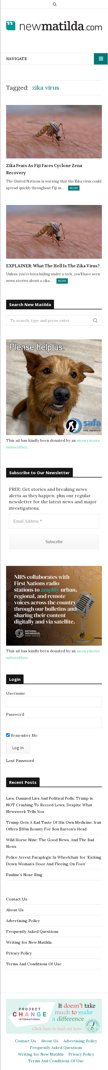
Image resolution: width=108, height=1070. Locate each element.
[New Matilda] (54, 26)
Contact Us (16, 899)
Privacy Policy (19, 953)
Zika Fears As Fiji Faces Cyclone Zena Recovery (44, 169)
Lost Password (20, 760)
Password (15, 714)
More (74, 188)
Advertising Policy (23, 920)
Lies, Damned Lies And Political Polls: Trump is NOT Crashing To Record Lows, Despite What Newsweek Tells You (49, 805)
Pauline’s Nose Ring (24, 874)
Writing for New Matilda (29, 942)
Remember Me (24, 735)
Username (15, 693)
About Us (15, 909)
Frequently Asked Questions (32, 931)
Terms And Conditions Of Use (33, 963)
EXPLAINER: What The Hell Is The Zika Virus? (53, 266)
